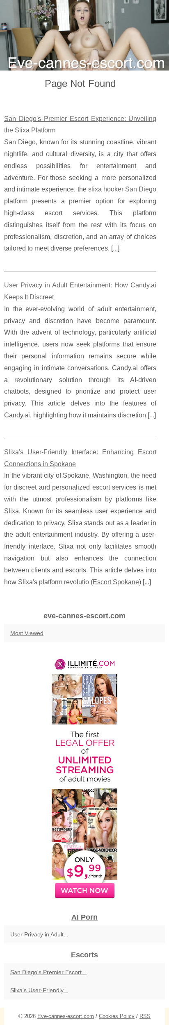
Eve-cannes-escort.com (65, 1016)
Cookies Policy (117, 1016)
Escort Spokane (116, 582)
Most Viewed (26, 633)
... (115, 248)
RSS (145, 1016)
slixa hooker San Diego (122, 189)
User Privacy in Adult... (39, 934)
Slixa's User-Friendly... (39, 990)
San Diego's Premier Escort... (48, 972)
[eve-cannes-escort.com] (84, 35)
